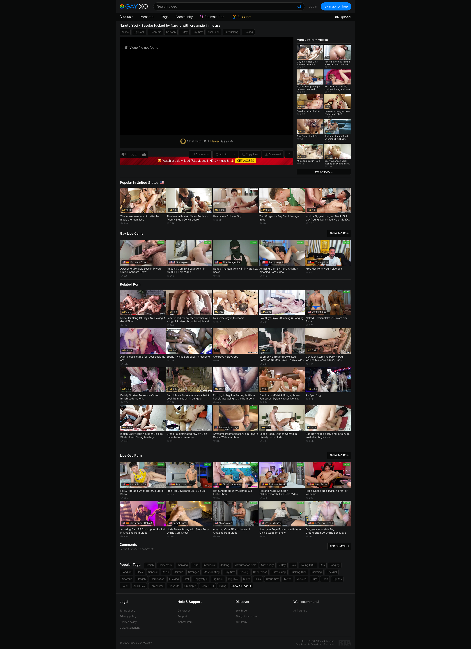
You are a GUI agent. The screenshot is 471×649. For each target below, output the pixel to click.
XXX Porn (241, 621)
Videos (125, 17)
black (140, 571)
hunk (258, 578)
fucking (248, 31)
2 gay (184, 31)
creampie (155, 31)
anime (125, 31)
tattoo (287, 578)
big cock (139, 31)
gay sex (198, 31)
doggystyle (201, 578)
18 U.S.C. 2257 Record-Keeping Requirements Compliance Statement (315, 643)
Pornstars (147, 17)
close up (174, 585)
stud (196, 564)
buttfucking (231, 31)
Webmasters (185, 621)
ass (323, 564)
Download (275, 154)
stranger (193, 571)
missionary (267, 564)
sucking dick (299, 571)
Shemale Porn (214, 17)
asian (165, 571)
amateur (126, 578)
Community (184, 17)
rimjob (150, 564)
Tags (165, 17)
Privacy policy (128, 616)
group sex (272, 578)
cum (314, 578)
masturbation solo (245, 564)
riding (222, 585)
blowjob (141, 578)
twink (124, 585)
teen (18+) (207, 585)
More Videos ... (323, 171)
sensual (152, 571)
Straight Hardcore (246, 616)
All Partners (300, 610)
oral (186, 578)
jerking (224, 564)
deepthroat (260, 571)
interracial (209, 564)
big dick (233, 578)
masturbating (212, 571)
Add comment (339, 546)
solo (293, 564)
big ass (337, 578)
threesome (157, 585)
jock (325, 578)
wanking (183, 564)
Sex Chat (244, 17)
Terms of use (127, 610)
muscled (301, 578)
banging (335, 564)
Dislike (123, 154)
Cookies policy (128, 621)
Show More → (339, 233)
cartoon (171, 31)
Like (144, 154)
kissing (244, 571)
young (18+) (308, 564)
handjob (126, 571)
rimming (316, 571)
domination (157, 578)
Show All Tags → (241, 585)
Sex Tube (241, 610)
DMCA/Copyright (130, 627)
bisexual (332, 571)
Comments (202, 154)
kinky (246, 578)
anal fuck (213, 31)
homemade (166, 564)
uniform (178, 571)
